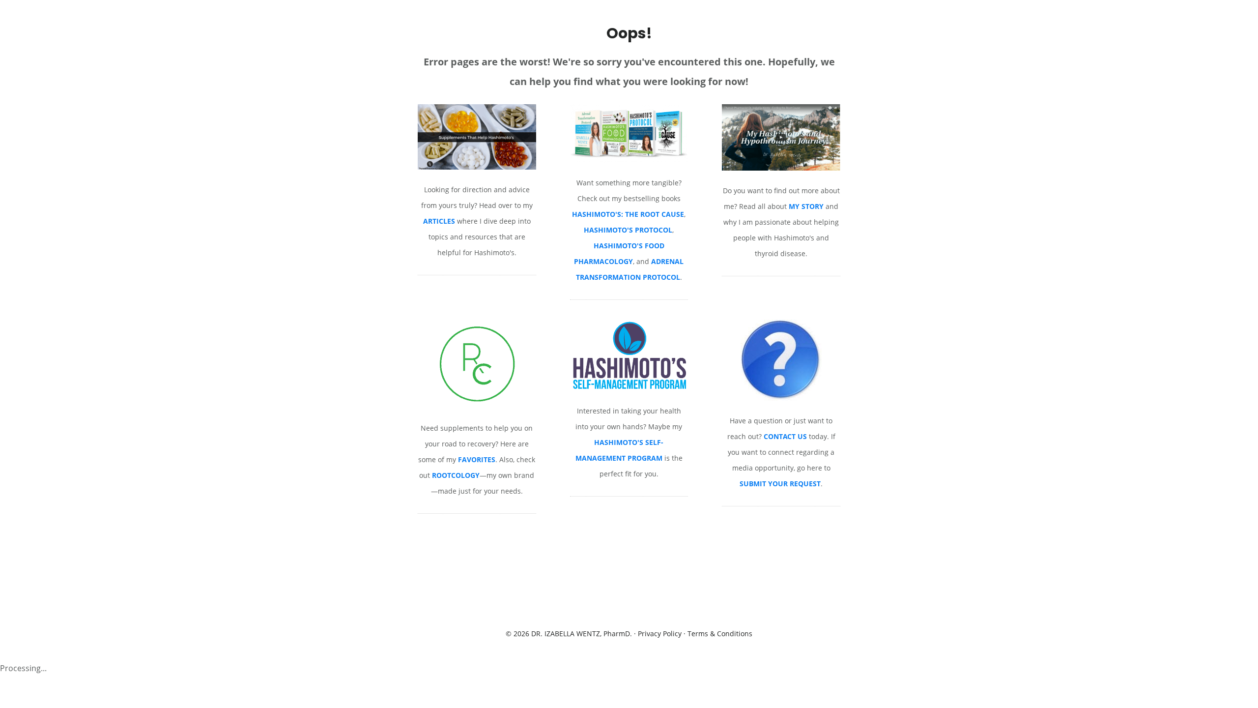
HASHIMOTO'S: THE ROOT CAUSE (628, 214)
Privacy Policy (660, 633)
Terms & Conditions (719, 633)
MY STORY (806, 206)
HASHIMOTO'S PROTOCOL (628, 230)
